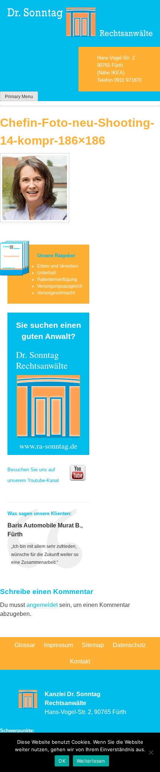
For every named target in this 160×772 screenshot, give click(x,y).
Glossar (25, 645)
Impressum (58, 645)
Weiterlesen (91, 761)
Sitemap (93, 645)
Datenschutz (129, 645)
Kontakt (80, 661)
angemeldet (42, 605)
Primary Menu (19, 96)
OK (61, 761)
